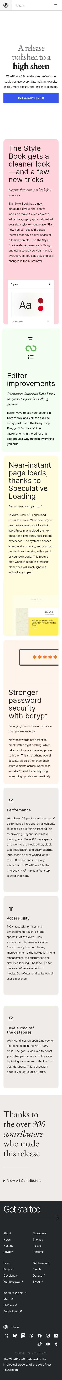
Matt (8, 1299)
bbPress (10, 1305)
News (7, 1239)
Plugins (37, 1245)
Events (37, 1269)
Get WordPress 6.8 (31, 98)
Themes (38, 1239)
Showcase (39, 1233)
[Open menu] (56, 5)
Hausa (15, 1327)
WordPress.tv (13, 1281)
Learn (7, 1263)
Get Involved (41, 1263)
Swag (38, 1281)
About (7, 1233)
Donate (39, 1275)
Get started (21, 1209)
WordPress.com (15, 1293)
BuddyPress (12, 1311)
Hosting (8, 1245)
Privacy (8, 1251)
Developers (10, 1275)
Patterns (38, 1251)
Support (8, 1269)
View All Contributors (24, 1181)
